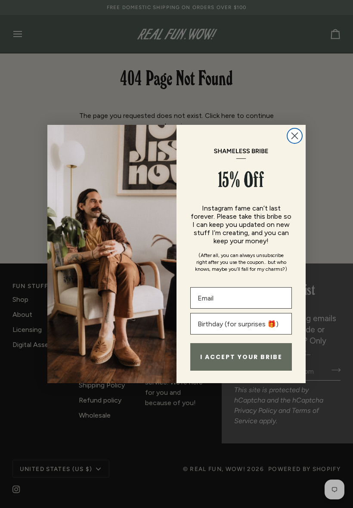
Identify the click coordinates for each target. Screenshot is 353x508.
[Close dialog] (294, 135)
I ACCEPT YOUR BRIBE (241, 357)
